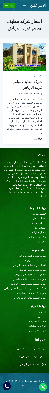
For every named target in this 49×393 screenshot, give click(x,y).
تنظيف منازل (39, 213)
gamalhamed (30, 93)
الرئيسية (42, 312)
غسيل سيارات (39, 232)
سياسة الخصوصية (37, 321)
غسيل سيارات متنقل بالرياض (32, 356)
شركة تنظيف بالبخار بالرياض (32, 256)
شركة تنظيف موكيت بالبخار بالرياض (28, 283)
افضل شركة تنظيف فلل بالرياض (30, 274)
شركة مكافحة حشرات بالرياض (31, 293)
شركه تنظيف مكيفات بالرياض (31, 348)
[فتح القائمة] (24, 5)
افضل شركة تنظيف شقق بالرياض (29, 265)
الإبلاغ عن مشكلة (37, 326)
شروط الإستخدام (37, 330)
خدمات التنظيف (38, 223)
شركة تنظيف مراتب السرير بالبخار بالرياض (25, 288)
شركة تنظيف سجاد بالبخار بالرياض (29, 279)
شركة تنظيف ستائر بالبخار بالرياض (29, 297)
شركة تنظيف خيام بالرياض (33, 364)
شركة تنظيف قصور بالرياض (32, 269)
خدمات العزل (39, 227)
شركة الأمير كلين (37, 162)
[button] (43, 387)
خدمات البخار (39, 218)
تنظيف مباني (38, 76)
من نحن (42, 316)
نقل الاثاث (41, 241)
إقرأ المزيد (36, 139)
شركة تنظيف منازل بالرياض (32, 260)
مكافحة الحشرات (37, 237)
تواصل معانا (9, 5)
